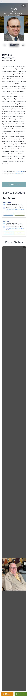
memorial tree (21, 171)
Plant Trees (19, 214)
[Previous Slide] (3, 574)
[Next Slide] (24, 574)
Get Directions (8, 214)
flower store (19, 174)
